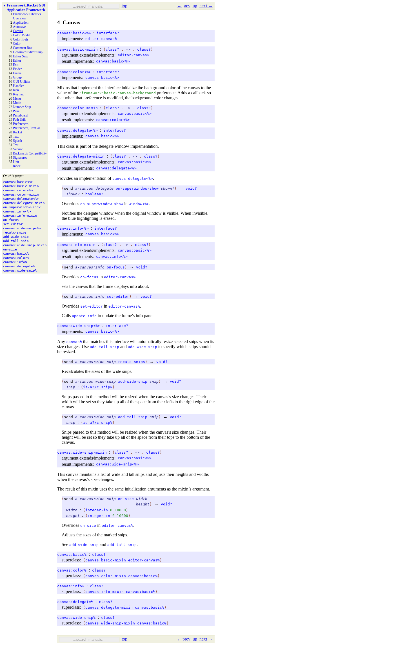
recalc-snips (131, 362)
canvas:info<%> (73, 228)
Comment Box (22, 48)
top (124, 5)
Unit (16, 162)
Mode (17, 103)
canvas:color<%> (74, 72)
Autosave (19, 27)
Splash (17, 141)
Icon (16, 90)
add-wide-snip (142, 347)
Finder (17, 69)
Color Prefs (20, 39)
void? (191, 188)
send (68, 188)
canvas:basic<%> (74, 33)
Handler (18, 86)
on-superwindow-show (137, 188)
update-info (84, 316)
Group (17, 77)
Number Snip (22, 107)
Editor (17, 60)
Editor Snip (20, 56)
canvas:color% (71, 570)
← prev (183, 5)
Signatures (20, 158)
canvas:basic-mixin (77, 49)
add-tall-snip (104, 347)
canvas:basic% (71, 554)
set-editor (118, 296)
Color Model (21, 35)
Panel (16, 111)
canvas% (74, 342)
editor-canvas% (101, 39)
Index (17, 166)
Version (18, 149)
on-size (126, 499)
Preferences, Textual (26, 128)
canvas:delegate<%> (77, 130)
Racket (17, 132)
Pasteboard (20, 115)
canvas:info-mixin (76, 245)
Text (16, 136)
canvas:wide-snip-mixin (82, 452)
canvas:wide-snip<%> (78, 326)
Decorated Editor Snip (28, 52)
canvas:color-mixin (77, 108)
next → (206, 5)
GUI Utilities (21, 82)
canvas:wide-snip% (76, 617)
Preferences (20, 124)
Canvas (18, 31)
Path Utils (19, 120)
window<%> (139, 204)
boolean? (94, 194)
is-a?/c (91, 387)
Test (15, 145)
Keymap (18, 94)
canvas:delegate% (75, 602)
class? (112, 49)
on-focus (116, 267)
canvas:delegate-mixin (80, 156)
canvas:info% (70, 586)
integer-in (96, 510)
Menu (17, 98)
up (195, 5)
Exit (15, 65)
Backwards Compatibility (30, 153)
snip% (106, 387)
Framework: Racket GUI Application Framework (26, 7)
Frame (17, 73)
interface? (108, 33)
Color (17, 44)
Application (20, 22)
